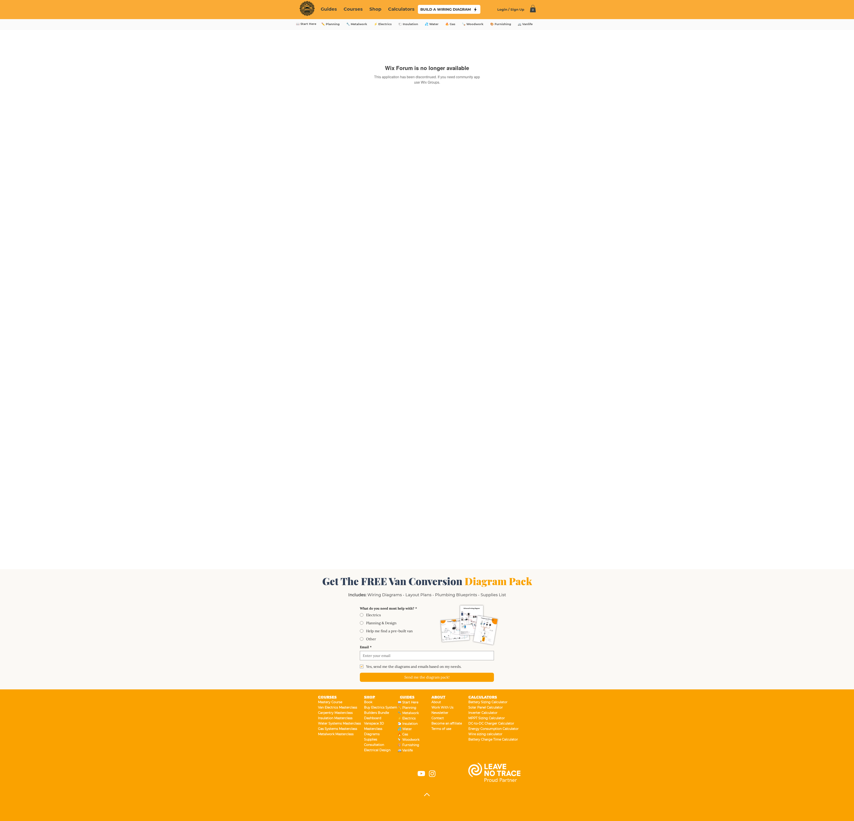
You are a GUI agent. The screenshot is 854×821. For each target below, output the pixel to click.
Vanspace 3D (374, 723)
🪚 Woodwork (408, 740)
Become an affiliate (446, 723)
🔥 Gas (403, 734)
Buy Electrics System (379, 707)
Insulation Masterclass (333, 718)
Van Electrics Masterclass (333, 707)
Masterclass (373, 729)
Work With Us (442, 707)
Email (366, 647)
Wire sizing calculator (484, 734)
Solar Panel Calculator (484, 707)
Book (368, 702)
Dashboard (372, 718)
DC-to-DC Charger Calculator (484, 723)
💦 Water (405, 729)
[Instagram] (432, 773)
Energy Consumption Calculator (484, 729)
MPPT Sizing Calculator (484, 718)
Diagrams (372, 734)
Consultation (374, 745)
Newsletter (439, 713)
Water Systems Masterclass (333, 723)
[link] (533, 8)
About (436, 702)
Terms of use (441, 729)
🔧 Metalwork (408, 713)
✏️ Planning (407, 708)
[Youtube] (421, 773)
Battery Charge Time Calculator (484, 739)
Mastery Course (330, 702)
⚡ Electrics (407, 718)
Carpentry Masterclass (333, 713)
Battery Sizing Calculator (484, 702)
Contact (437, 718)
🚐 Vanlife (405, 750)
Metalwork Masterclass (333, 734)
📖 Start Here (408, 702)
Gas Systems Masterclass (333, 729)
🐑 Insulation (408, 724)
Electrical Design (377, 750)
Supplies (370, 739)
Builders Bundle (376, 713)
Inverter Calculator (482, 713)
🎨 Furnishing (408, 745)
